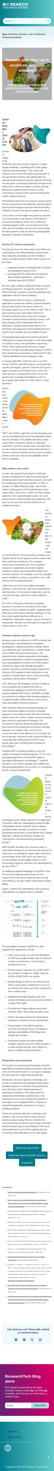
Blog (4, 34)
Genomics (33, 85)
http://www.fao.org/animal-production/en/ (22, 1192)
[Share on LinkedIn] (24, 1339)
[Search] (48, 21)
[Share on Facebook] (16, 1339)
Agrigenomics (16, 85)
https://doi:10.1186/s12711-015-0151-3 (21, 1281)
